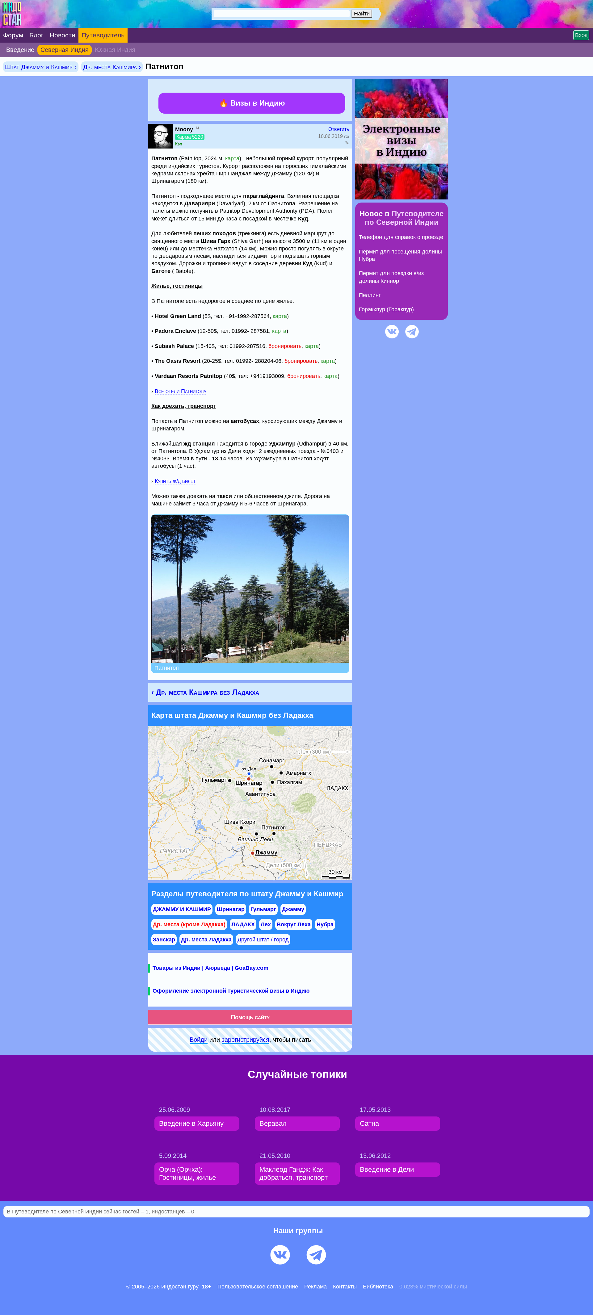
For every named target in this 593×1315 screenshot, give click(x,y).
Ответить (338, 129)
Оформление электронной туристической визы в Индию (231, 991)
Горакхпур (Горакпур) (386, 309)
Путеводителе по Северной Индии (404, 217)
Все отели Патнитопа (180, 391)
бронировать (284, 346)
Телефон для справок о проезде (401, 237)
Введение (20, 49)
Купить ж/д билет (175, 481)
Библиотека (378, 1287)
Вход (581, 35)
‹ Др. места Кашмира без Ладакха (205, 692)
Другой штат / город (263, 939)
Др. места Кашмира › (112, 66)
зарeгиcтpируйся (245, 1039)
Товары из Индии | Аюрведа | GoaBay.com (210, 968)
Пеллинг (370, 295)
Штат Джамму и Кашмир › (41, 66)
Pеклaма (315, 1287)
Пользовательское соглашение (257, 1287)
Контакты (345, 1287)
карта (232, 158)
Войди (199, 1039)
